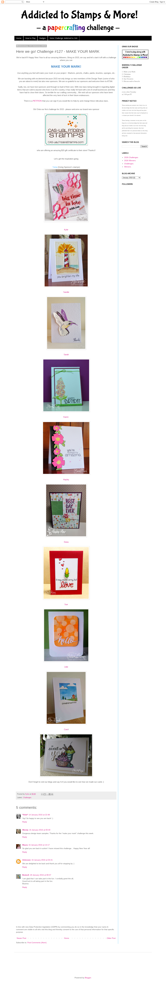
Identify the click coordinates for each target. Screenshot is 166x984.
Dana (66, 542)
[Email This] (42, 794)
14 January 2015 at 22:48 (39, 815)
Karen (66, 417)
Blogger (88, 978)
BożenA (25, 875)
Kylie (66, 230)
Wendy (25, 830)
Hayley (66, 479)
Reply (24, 822)
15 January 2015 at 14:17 (39, 845)
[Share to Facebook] (49, 794)
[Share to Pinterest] (52, 794)
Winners (127, 167)
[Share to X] (47, 794)
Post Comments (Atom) (37, 943)
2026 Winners (130, 160)
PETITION (37, 101)
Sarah (66, 354)
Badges (42, 38)
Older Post (111, 938)
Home (18, 38)
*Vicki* (25, 815)
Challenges (27, 797)
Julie (66, 667)
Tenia (54, 167)
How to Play (30, 38)
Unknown (26, 860)
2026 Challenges (131, 157)
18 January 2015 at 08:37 (40, 875)
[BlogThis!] (44, 794)
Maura (25, 845)
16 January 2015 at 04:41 (42, 860)
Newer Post (21, 938)
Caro (66, 729)
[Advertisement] (135, 224)
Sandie (66, 292)
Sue (66, 604)
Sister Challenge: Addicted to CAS (63, 38)
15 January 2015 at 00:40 (39, 830)
